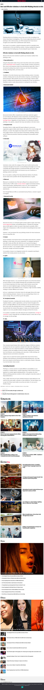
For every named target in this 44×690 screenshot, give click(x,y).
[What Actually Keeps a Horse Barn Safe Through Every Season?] (11, 519)
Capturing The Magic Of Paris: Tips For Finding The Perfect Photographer (20, 656)
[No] (21, 688)
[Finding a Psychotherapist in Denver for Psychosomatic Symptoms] (11, 532)
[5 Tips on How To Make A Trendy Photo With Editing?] (3, 666)
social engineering (7, 224)
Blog (8, 462)
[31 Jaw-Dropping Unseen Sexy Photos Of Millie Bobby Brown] (3, 671)
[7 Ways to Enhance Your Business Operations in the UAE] (33, 407)
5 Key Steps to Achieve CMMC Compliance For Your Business (32, 455)
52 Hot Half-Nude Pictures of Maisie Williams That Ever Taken (13, 589)
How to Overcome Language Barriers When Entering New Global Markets (11, 434)
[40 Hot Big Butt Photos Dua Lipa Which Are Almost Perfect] (3, 634)
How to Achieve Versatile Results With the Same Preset (17, 647)
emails (12, 386)
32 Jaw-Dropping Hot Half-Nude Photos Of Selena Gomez (12, 587)
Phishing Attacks (19, 386)
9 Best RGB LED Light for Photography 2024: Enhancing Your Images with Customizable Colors (24, 651)
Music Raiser (22, 1)
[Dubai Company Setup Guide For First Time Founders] (11, 407)
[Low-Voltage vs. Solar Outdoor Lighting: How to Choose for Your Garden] (11, 507)
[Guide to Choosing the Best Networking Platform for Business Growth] (33, 425)
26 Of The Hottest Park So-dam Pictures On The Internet (12, 582)
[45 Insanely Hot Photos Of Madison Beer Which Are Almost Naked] (3, 644)
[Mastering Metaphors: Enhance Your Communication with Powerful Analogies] (11, 445)
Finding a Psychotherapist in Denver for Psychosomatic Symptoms (32, 527)
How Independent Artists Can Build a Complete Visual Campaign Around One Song (32, 466)
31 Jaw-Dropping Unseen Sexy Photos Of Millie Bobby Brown (13, 580)
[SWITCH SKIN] (41, 1)
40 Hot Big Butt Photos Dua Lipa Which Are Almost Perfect (12, 576)
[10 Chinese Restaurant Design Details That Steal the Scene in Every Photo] (11, 482)
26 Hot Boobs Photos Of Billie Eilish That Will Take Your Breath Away (19, 637)
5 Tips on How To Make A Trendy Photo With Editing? (16, 665)
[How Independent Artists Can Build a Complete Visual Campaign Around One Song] (11, 470)
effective (8, 386)
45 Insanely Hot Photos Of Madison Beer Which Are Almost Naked (14, 578)
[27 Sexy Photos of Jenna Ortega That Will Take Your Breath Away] (22, 615)
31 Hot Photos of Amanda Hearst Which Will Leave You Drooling (13, 594)
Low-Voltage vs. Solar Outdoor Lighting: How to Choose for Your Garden (32, 502)
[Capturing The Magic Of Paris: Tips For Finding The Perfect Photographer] (3, 657)
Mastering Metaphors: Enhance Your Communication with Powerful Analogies (10, 455)
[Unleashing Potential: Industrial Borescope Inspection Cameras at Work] (11, 495)
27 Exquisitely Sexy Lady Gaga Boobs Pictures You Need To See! (13, 585)
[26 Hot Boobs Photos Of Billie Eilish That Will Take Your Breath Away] (22, 559)
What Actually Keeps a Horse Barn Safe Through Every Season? (32, 515)
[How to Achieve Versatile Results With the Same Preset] (3, 648)
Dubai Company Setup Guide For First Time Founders (11, 416)
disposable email (11, 64)
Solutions (26, 386)
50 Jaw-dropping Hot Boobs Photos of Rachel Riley (11, 591)
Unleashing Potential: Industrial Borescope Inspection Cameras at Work (33, 490)
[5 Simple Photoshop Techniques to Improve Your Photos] (3, 661)
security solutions (21, 183)
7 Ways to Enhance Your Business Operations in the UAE (30, 416)
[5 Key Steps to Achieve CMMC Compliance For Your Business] (33, 445)
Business (2, 432)
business (3, 386)
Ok (22, 687)
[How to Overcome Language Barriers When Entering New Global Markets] (11, 425)
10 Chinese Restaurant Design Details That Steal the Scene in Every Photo (33, 477)
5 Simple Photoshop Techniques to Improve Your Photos (17, 660)
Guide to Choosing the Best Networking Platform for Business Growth (32, 434)
